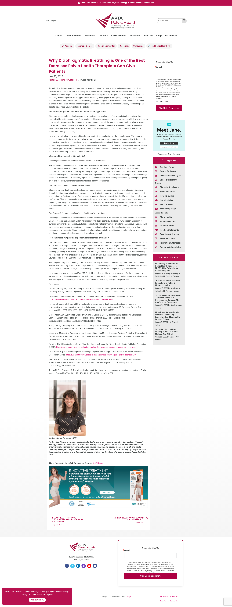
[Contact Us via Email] (95, 566)
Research (135, 35)
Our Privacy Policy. (162, 101)
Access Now (149, 3)
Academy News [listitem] (167, 167)
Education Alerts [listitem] (167, 191)
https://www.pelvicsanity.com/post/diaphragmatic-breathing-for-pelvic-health (81, 299)
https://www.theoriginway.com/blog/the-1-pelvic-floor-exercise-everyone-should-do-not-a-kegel (96, 347)
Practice (148, 35)
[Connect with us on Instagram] (83, 566)
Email (159, 67)
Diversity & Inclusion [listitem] (169, 187)
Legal (129, 596)
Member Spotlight (87, 80)
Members (90, 35)
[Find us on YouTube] (89, 566)
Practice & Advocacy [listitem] (169, 234)
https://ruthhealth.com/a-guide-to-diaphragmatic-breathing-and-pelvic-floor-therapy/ (101, 355)
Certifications (118, 35)
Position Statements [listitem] (169, 230)
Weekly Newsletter (106, 46)
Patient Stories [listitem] (167, 225)
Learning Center (84, 46)
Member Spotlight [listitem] (168, 209)
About (58, 35)
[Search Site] (183, 20)
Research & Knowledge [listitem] (170, 247)
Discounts (124, 46)
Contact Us (138, 46)
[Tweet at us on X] (72, 566)
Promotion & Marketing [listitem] (170, 243)
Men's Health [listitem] (166, 217)
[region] (130, 521)
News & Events (73, 35)
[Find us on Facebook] (67, 566)
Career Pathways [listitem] (168, 171)
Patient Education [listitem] (168, 221)
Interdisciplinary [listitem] (167, 200)
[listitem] (48, 21)
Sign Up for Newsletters (169, 108)
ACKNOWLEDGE (37, 600)
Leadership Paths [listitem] (162, 213)
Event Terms (164, 601)
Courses (103, 35)
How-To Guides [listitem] (167, 196)
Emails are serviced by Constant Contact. (166, 97)
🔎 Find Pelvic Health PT (159, 46)
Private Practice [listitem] (167, 238)
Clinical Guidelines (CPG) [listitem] (171, 175)
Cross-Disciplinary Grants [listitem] (166, 181)
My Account (67, 46)
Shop (159, 35)
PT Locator (171, 35)
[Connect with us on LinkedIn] (78, 566)
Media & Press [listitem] (166, 204)
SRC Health (98, 463)
